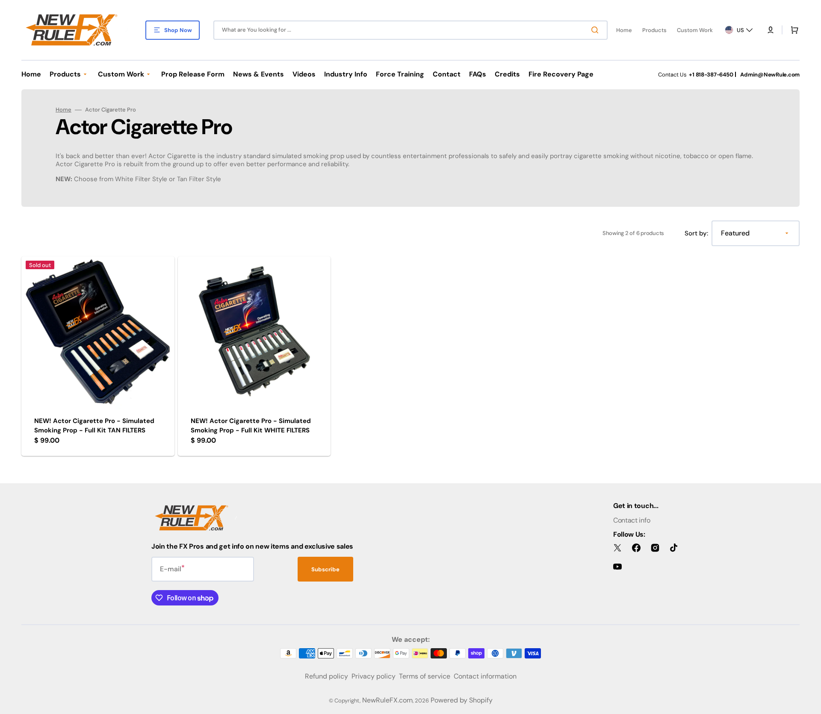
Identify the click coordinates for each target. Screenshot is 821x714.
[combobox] (410, 30)
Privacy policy (373, 676)
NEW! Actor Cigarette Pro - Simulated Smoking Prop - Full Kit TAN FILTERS (94, 426)
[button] (770, 30)
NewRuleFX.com (387, 700)
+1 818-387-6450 (711, 74)
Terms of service (424, 676)
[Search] (596, 30)
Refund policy (326, 676)
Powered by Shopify (462, 700)
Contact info (631, 520)
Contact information (485, 676)
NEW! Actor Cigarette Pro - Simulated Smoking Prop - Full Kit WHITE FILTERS (251, 426)
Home (63, 109)
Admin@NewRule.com (770, 74)
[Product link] (97, 356)
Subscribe (325, 569)
